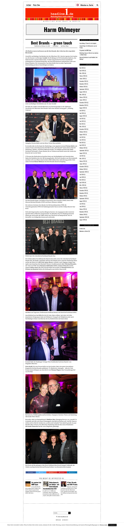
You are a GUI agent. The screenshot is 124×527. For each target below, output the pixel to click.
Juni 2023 (82, 121)
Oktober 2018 (83, 214)
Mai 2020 (82, 180)
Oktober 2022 (83, 132)
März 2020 (82, 185)
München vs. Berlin (84, 231)
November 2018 (83, 212)
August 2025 (82, 92)
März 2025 (82, 94)
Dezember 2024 (83, 102)
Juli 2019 (82, 204)
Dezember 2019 (83, 190)
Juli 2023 (82, 118)
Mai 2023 (82, 124)
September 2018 (83, 217)
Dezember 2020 (83, 166)
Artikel (28, 5)
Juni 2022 (82, 140)
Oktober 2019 (83, 196)
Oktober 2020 (83, 169)
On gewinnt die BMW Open (36, 483)
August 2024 (82, 108)
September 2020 (83, 172)
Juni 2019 (82, 206)
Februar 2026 (83, 76)
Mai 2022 (82, 142)
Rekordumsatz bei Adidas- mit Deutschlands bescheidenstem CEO (51, 485)
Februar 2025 (83, 97)
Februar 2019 (82, 209)
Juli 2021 (82, 156)
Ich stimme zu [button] (112, 525)
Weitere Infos (104, 525)
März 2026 (82, 73)
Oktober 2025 (83, 86)
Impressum (58, 520)
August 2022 (82, 134)
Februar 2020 (83, 188)
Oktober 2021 (83, 148)
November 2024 (83, 105)
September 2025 (83, 89)
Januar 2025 (82, 100)
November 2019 (83, 193)
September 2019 (83, 198)
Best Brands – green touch (51, 43)
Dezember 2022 (83, 129)
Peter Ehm (36, 5)
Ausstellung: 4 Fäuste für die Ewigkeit (88, 43)
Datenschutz (65, 520)
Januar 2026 (82, 78)
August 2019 (82, 201)
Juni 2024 (82, 113)
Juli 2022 (82, 137)
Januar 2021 (82, 164)
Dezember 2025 (83, 81)
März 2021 (82, 158)
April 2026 (82, 70)
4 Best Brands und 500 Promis (72, 483)
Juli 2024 (82, 110)
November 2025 (83, 84)
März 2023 (82, 126)
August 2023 (82, 116)
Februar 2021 (82, 161)
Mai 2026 (82, 68)
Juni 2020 (82, 177)
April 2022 (82, 145)
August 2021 (82, 153)
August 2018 (82, 220)
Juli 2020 (82, 174)
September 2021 (83, 150)
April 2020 (82, 182)
